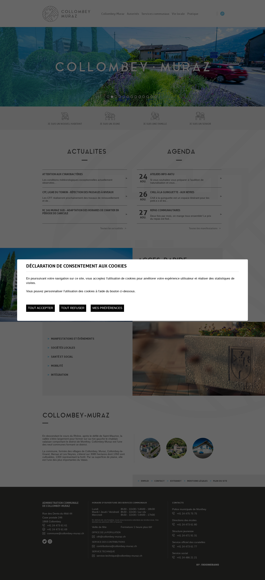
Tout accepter (40, 308)
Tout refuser (72, 308)
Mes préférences (107, 308)
